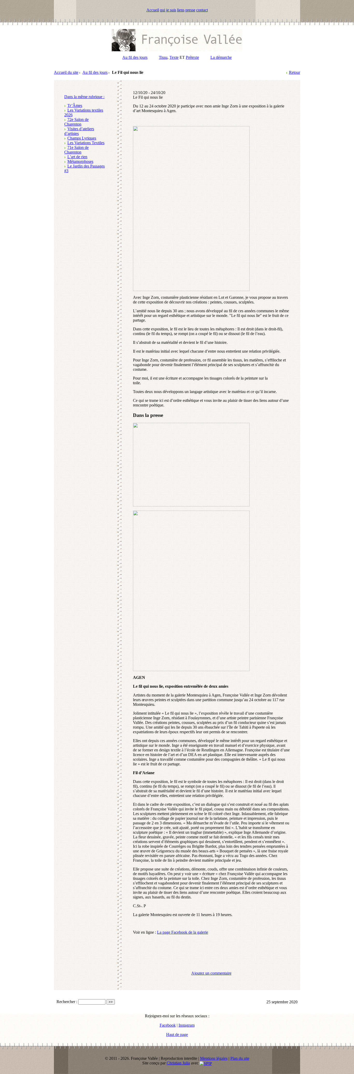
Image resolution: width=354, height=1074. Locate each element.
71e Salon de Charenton (76, 149)
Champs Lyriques (81, 138)
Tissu (163, 57)
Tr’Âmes (74, 105)
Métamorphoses (80, 161)
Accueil (152, 10)
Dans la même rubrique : (84, 97)
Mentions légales (214, 1058)
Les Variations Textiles (85, 143)
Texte (174, 57)
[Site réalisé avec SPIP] (206, 1063)
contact (202, 10)
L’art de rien (77, 157)
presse (190, 10)
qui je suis (168, 10)
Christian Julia (178, 1063)
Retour (294, 72)
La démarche (221, 57)
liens (181, 10)
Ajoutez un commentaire (211, 973)
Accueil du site (66, 72)
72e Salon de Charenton (76, 121)
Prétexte (192, 57)
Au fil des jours (134, 57)
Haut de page (177, 1034)
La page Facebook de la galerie (182, 932)
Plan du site (239, 1058)
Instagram (187, 1025)
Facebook (168, 1025)
